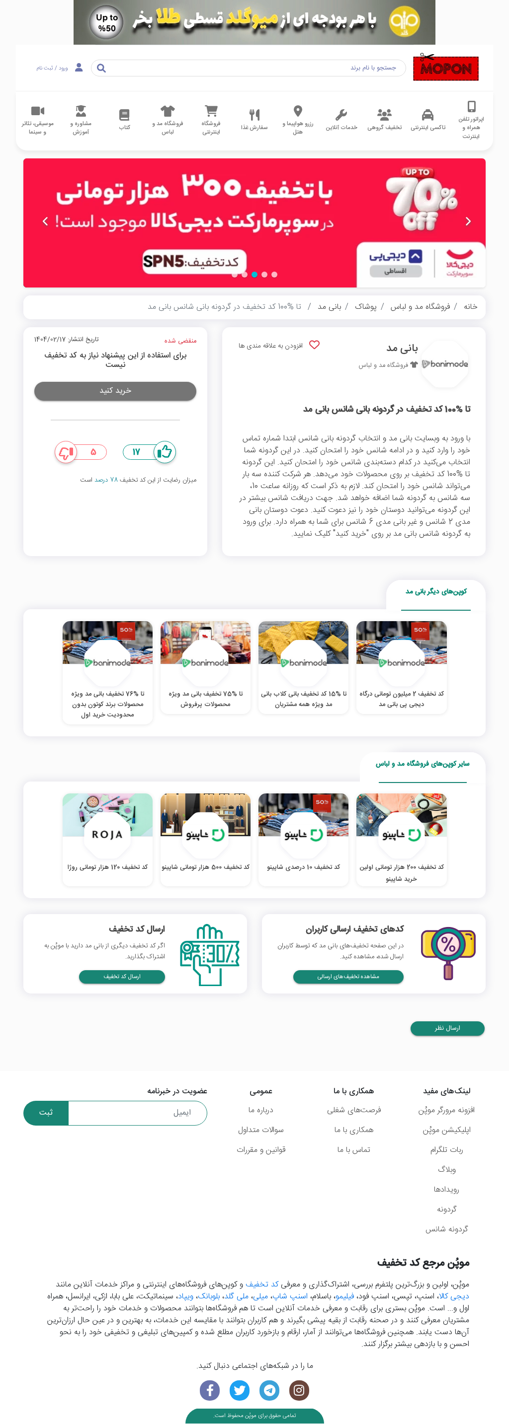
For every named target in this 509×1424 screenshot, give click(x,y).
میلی (260, 1296)
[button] (274, 275)
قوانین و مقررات (261, 1150)
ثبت (46, 1113)
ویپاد (185, 1296)
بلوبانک (209, 1296)
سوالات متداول (261, 1130)
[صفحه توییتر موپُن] (239, 1390)
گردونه (447, 1209)
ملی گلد (236, 1296)
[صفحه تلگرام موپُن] (269, 1390)
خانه (471, 307)
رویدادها (446, 1190)
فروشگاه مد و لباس (420, 307)
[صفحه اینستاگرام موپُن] (299, 1390)
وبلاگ (447, 1170)
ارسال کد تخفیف (122, 977)
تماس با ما (354, 1150)
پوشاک (366, 307)
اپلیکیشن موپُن (447, 1130)
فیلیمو (345, 1296)
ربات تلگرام (446, 1150)
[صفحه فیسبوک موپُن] (210, 1390)
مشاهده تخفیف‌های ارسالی (348, 977)
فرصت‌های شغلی (354, 1110)
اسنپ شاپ (290, 1296)
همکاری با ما (354, 1130)
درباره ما (261, 1110)
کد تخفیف (262, 1284)
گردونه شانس (446, 1229)
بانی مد (329, 307)
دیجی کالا (454, 1296)
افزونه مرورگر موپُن (447, 1110)
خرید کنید (115, 391)
